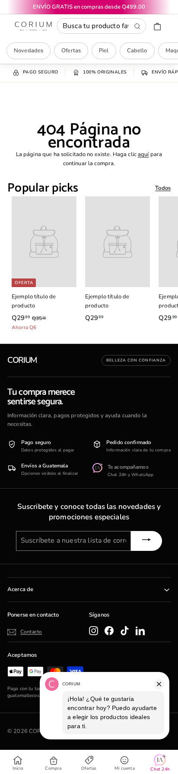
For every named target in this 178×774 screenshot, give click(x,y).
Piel (104, 50)
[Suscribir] (146, 541)
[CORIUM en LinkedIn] (140, 630)
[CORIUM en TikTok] (124, 630)
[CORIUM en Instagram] (93, 630)
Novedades (28, 50)
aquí (143, 154)
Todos (163, 188)
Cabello (137, 50)
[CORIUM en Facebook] (109, 630)
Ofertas (71, 50)
